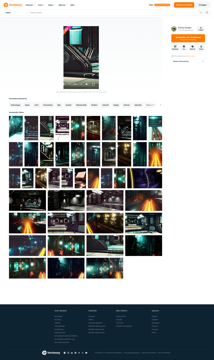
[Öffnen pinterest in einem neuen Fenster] (75, 353)
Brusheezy (58, 316)
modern (94, 105)
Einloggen (203, 5)
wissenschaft (81, 105)
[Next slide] (158, 105)
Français (155, 329)
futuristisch (47, 105)
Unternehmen (59, 326)
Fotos (40, 5)
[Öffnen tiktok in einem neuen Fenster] (79, 353)
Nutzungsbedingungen (132, 353)
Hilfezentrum (121, 316)
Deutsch (155, 326)
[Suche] (201, 12)
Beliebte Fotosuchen (96, 329)
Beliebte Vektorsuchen (97, 326)
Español (155, 319)
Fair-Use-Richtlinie (164, 353)
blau (59, 105)
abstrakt (138, 105)
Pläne (151, 5)
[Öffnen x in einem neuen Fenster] (83, 353)
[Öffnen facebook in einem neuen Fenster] (65, 353)
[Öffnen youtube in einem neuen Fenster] (86, 353)
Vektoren (29, 5)
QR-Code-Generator (61, 342)
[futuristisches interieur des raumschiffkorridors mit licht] (16, 128)
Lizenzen (92, 316)
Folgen (201, 30)
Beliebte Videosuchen (97, 332)
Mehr (72, 5)
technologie (15, 105)
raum (27, 105)
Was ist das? (191, 56)
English (154, 316)
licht (36, 105)
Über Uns (119, 323)
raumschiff (150, 105)
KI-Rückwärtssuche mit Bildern (66, 336)
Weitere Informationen (181, 61)
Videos (50, 5)
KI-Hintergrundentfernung (64, 339)
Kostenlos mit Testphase (188, 38)
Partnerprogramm (95, 323)
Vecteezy (57, 319)
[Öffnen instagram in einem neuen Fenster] (68, 353)
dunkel (68, 105)
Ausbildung (58, 329)
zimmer (127, 105)
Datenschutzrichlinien (149, 353)
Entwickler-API (59, 332)
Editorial (62, 5)
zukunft (105, 105)
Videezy (57, 323)
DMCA (91, 319)
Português (156, 323)
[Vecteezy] (13, 5)
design (116, 105)
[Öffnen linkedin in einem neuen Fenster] (72, 353)
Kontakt (119, 319)
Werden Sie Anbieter (124, 326)
